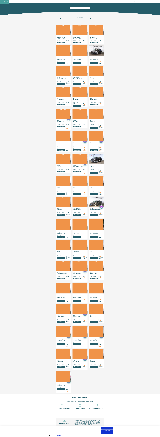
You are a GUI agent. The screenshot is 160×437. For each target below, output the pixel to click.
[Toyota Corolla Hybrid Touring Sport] (96, 202)
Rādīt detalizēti (59, 435)
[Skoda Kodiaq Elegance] (96, 50)
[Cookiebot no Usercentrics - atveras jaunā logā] (51, 435)
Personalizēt (107, 430)
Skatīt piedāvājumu (61, 42)
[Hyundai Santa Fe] (96, 159)
